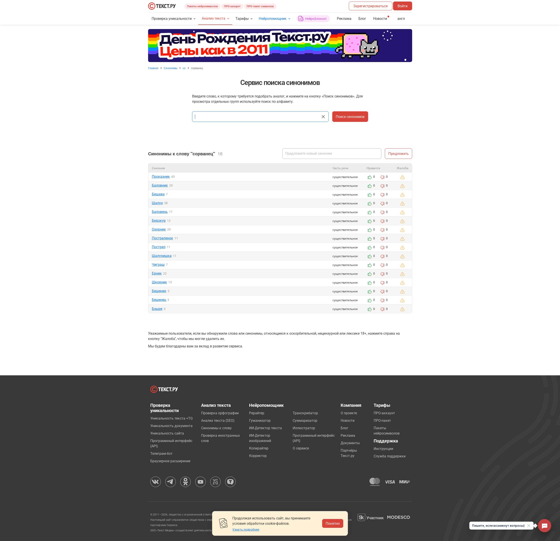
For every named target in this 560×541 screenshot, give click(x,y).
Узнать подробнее (245, 529)
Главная (153, 68)
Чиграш (158, 264)
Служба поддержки (390, 456)
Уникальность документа (171, 426)
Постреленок (162, 238)
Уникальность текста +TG (171, 418)
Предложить (398, 153)
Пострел (158, 247)
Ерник (157, 273)
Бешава (158, 194)
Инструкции (383, 449)
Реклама (344, 19)
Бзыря (157, 309)
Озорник (159, 229)
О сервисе (301, 448)
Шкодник (159, 282)
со (184, 68)
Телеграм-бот (161, 453)
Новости (347, 420)
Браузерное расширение (170, 461)
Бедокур (159, 220)
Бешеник (159, 291)
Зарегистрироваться (370, 6)
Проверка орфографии (220, 413)
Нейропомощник (272, 19)
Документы (350, 443)
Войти (403, 6)
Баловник (160, 185)
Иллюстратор (304, 428)
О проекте (349, 413)
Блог (362, 19)
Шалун (157, 203)
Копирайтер (258, 448)
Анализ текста (213, 18)
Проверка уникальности (172, 19)
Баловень (160, 212)
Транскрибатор (305, 413)
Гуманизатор (260, 420)
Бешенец (159, 300)
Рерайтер (256, 413)
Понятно (333, 523)
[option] (280, 45)
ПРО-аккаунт (232, 6)
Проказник (161, 176)
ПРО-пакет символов (260, 6)
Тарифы (242, 19)
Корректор (258, 456)
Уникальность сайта (167, 433)
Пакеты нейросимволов (202, 6)
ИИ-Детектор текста (265, 428)
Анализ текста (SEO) (218, 420)
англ (401, 19)
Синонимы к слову (216, 428)
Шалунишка (162, 256)
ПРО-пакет (382, 420)
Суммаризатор (305, 420)
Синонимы (170, 68)
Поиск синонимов (350, 116)
